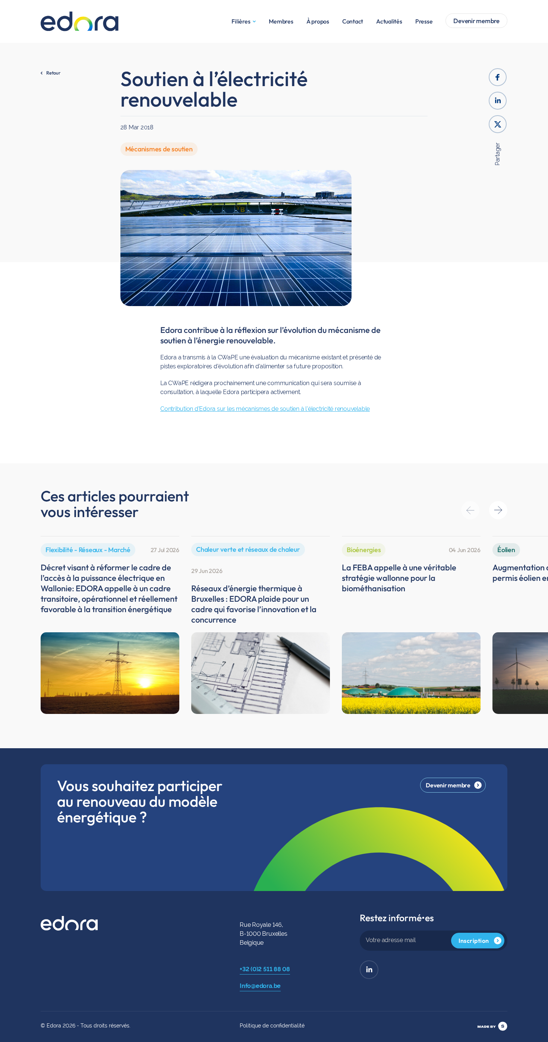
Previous (470, 510)
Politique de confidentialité (272, 1026)
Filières (241, 21)
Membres (281, 21)
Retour (53, 73)
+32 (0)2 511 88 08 (265, 969)
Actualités (389, 21)
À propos (317, 21)
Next (498, 510)
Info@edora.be (260, 985)
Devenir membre (476, 21)
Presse (424, 21)
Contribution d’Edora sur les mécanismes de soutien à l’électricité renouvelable (265, 408)
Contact (352, 21)
